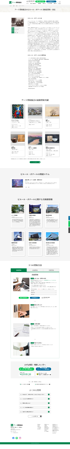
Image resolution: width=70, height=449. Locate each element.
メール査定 (69, 218)
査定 (69, 224)
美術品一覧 (39, 426)
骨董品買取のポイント (55, 426)
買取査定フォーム (46, 424)
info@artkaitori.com (15, 432)
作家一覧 (39, 425)
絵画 (15, 32)
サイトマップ (54, 433)
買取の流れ (39, 424)
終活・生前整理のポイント (55, 427)
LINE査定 (32, 281)
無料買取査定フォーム (47, 280)
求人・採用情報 (46, 431)
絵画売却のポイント (55, 425)
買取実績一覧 (46, 426)
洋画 (17, 32)
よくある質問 (39, 427)
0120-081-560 (14, 431)
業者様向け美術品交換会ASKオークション (55, 430)
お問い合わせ (69, 230)
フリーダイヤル (53, 280)
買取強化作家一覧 (46, 427)
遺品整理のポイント (55, 424)
